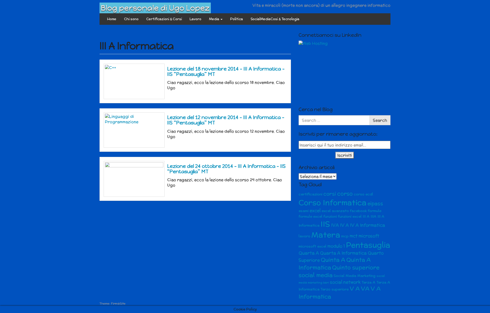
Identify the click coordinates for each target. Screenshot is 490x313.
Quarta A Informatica (343, 253)
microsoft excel (312, 246)
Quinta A (333, 260)
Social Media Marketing (354, 275)
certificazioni (310, 194)
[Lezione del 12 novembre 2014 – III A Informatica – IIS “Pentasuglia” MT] (134, 130)
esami (304, 210)
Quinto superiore (355, 267)
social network (345, 282)
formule (374, 210)
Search (380, 120)
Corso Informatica (332, 202)
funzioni (330, 216)
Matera (325, 234)
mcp (345, 236)
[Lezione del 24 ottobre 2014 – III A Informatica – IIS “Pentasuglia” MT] (134, 179)
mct (354, 236)
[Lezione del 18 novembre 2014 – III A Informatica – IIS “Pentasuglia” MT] (134, 81)
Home (111, 19)
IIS (325, 224)
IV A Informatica (367, 225)
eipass (375, 203)
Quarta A (309, 253)
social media (316, 275)
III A (366, 216)
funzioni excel (350, 216)
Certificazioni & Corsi (164, 19)
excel (315, 210)
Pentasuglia (368, 245)
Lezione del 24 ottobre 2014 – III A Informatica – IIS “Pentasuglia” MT (226, 169)
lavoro (304, 236)
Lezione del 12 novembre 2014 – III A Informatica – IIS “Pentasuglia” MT (225, 120)
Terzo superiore (335, 289)
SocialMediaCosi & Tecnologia (275, 19)
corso (345, 193)
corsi (329, 193)
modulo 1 (336, 246)
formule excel (310, 216)
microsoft (369, 236)
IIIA (373, 216)
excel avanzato (335, 210)
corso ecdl (363, 194)
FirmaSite (118, 303)
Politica (236, 19)
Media (214, 19)
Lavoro (195, 19)
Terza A (368, 282)
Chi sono (131, 19)
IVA (335, 225)
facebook (358, 210)
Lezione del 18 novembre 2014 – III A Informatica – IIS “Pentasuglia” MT (226, 71)
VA (365, 289)
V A (355, 289)
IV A (344, 225)
